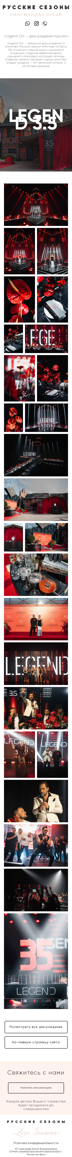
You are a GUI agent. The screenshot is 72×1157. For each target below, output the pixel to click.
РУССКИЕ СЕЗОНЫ (37, 7)
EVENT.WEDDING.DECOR (36, 15)
